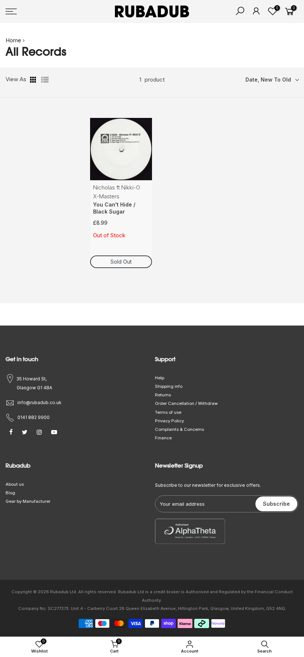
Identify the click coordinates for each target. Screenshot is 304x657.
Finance (163, 437)
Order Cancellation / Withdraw (186, 403)
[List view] (45, 79)
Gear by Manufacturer (28, 501)
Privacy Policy (169, 420)
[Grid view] (33, 79)
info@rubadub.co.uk (39, 402)
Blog (10, 492)
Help (159, 377)
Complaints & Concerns (179, 429)
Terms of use (168, 412)
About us (15, 484)
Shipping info (168, 386)
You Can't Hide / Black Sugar (114, 208)
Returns (163, 394)
